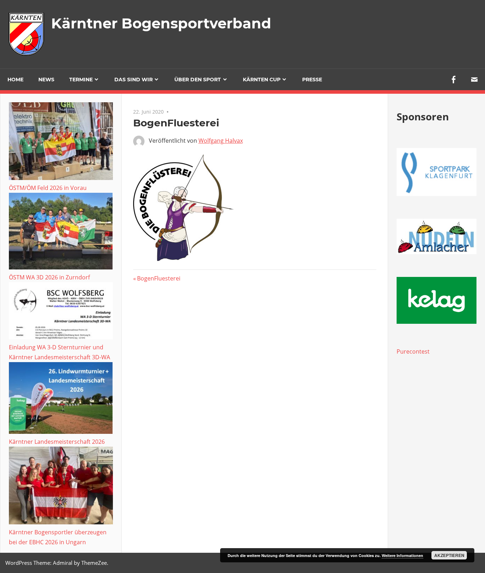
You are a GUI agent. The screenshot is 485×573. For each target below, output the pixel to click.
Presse (312, 79)
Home (15, 79)
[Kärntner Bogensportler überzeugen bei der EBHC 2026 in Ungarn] (61, 487)
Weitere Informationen (402, 555)
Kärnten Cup (261, 79)
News (46, 79)
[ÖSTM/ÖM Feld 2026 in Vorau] (61, 142)
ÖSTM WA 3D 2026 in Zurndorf (49, 277)
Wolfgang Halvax (220, 140)
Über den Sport (197, 79)
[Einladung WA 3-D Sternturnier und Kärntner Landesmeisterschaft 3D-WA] (61, 312)
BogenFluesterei (158, 278)
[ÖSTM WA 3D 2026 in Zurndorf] (61, 232)
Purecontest (413, 351)
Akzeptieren (449, 555)
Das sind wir (133, 79)
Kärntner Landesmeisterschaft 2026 (57, 442)
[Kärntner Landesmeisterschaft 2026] (61, 399)
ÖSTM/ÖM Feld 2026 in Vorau (48, 188)
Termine (81, 79)
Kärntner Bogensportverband (161, 23)
